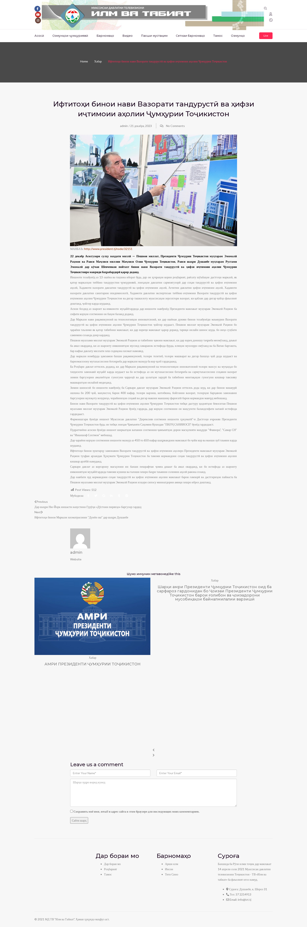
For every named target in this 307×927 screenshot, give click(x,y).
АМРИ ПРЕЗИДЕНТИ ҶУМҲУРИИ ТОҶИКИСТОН (92, 664)
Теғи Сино (171, 874)
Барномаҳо (105, 36)
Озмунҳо (238, 36)
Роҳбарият (110, 869)
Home (84, 61)
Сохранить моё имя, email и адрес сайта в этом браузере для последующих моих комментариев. (136, 811)
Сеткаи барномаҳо (190, 36)
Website (75, 559)
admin (124, 126)
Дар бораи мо (112, 864)
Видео (127, 36)
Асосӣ (39, 36)
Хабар (98, 61)
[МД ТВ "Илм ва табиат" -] (153, 14)
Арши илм (171, 864)
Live (266, 35)
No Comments (175, 126)
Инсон (169, 869)
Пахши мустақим (154, 36)
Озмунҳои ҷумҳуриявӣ (70, 36)
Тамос (218, 36)
